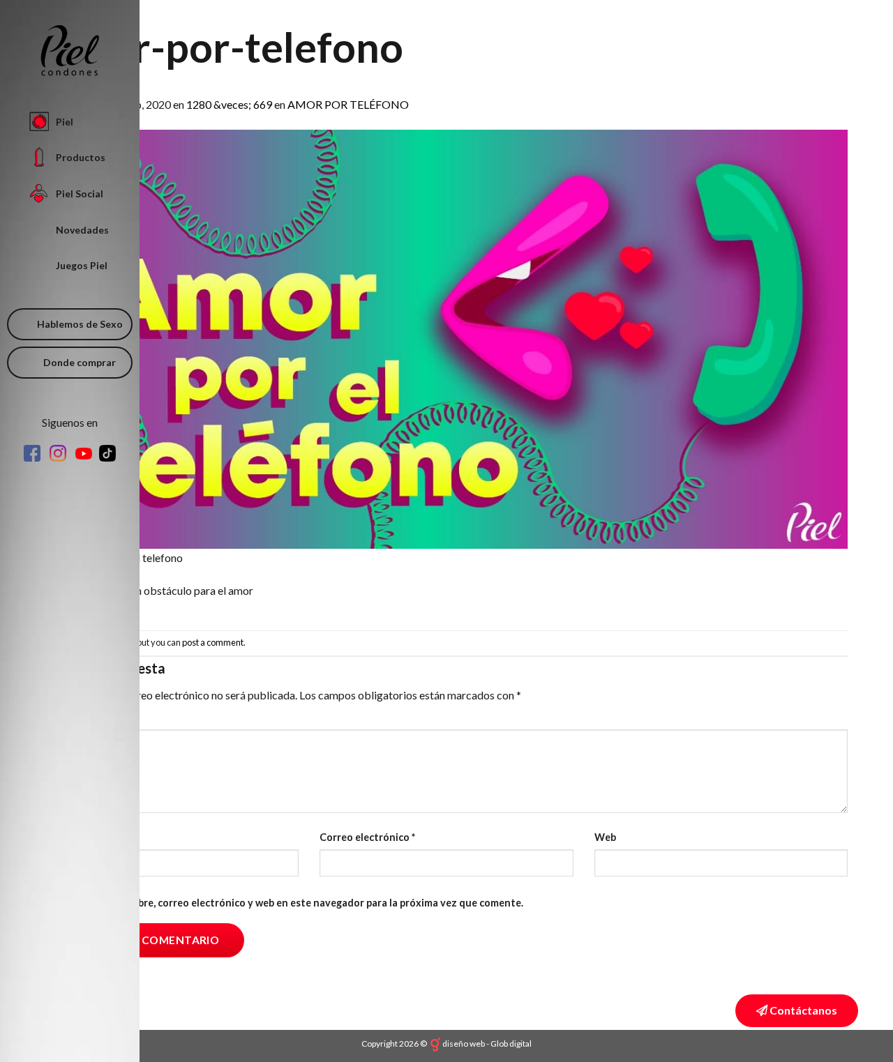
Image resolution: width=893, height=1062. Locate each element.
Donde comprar (79, 362)
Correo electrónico (367, 837)
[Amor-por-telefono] (446, 337)
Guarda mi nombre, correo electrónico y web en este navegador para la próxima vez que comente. (294, 903)
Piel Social (79, 193)
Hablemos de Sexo (80, 324)
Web (605, 837)
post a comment (212, 642)
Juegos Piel (81, 265)
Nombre (67, 837)
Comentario (76, 717)
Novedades (82, 230)
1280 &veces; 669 (229, 104)
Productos (80, 157)
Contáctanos (802, 1010)
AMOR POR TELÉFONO (348, 104)
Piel (64, 122)
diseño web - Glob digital (487, 1043)
